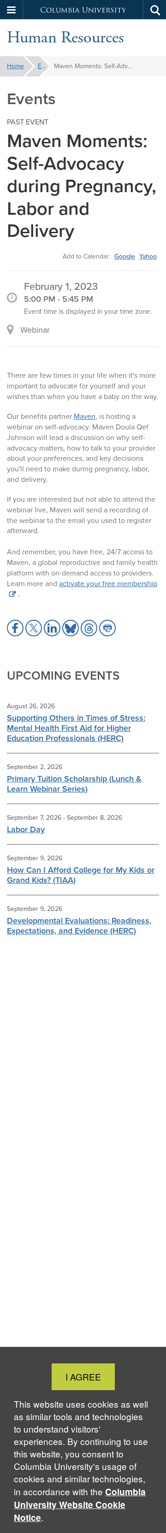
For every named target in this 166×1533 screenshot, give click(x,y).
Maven (84, 416)
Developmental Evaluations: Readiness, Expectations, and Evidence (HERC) (79, 926)
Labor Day (26, 829)
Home (15, 66)
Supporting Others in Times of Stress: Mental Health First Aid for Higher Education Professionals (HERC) (76, 728)
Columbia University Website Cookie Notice (80, 1505)
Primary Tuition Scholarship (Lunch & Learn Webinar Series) (74, 784)
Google (124, 256)
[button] (11, 9)
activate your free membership (108, 583)
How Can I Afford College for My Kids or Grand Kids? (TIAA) (80, 875)
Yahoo (148, 256)
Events (43, 66)
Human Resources (65, 37)
